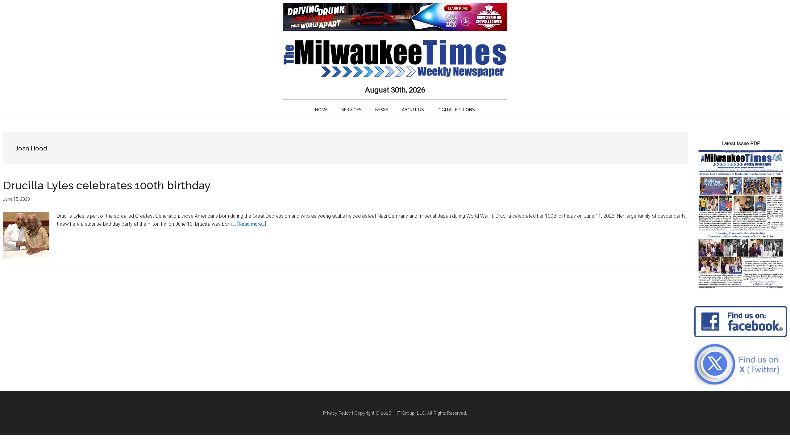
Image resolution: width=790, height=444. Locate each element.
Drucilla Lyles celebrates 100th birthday (107, 185)
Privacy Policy (337, 413)
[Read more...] (251, 224)
